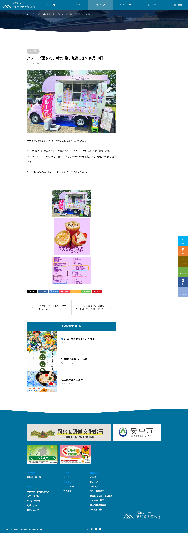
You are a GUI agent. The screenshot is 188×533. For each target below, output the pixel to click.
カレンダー (68, 486)
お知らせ (67, 477)
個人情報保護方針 (98, 505)
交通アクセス (33, 505)
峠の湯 (33, 51)
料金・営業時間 (97, 491)
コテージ (94, 482)
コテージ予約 (33, 496)
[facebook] (96, 529)
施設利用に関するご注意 (101, 496)
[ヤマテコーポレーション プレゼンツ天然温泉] (20, 5)
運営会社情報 (96, 509)
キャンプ (94, 486)
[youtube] (100, 529)
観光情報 (67, 491)
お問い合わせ (33, 510)
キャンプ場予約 (34, 501)
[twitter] (92, 529)
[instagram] (88, 529)
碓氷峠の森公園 (34, 477)
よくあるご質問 (97, 500)
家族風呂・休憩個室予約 (38, 492)
